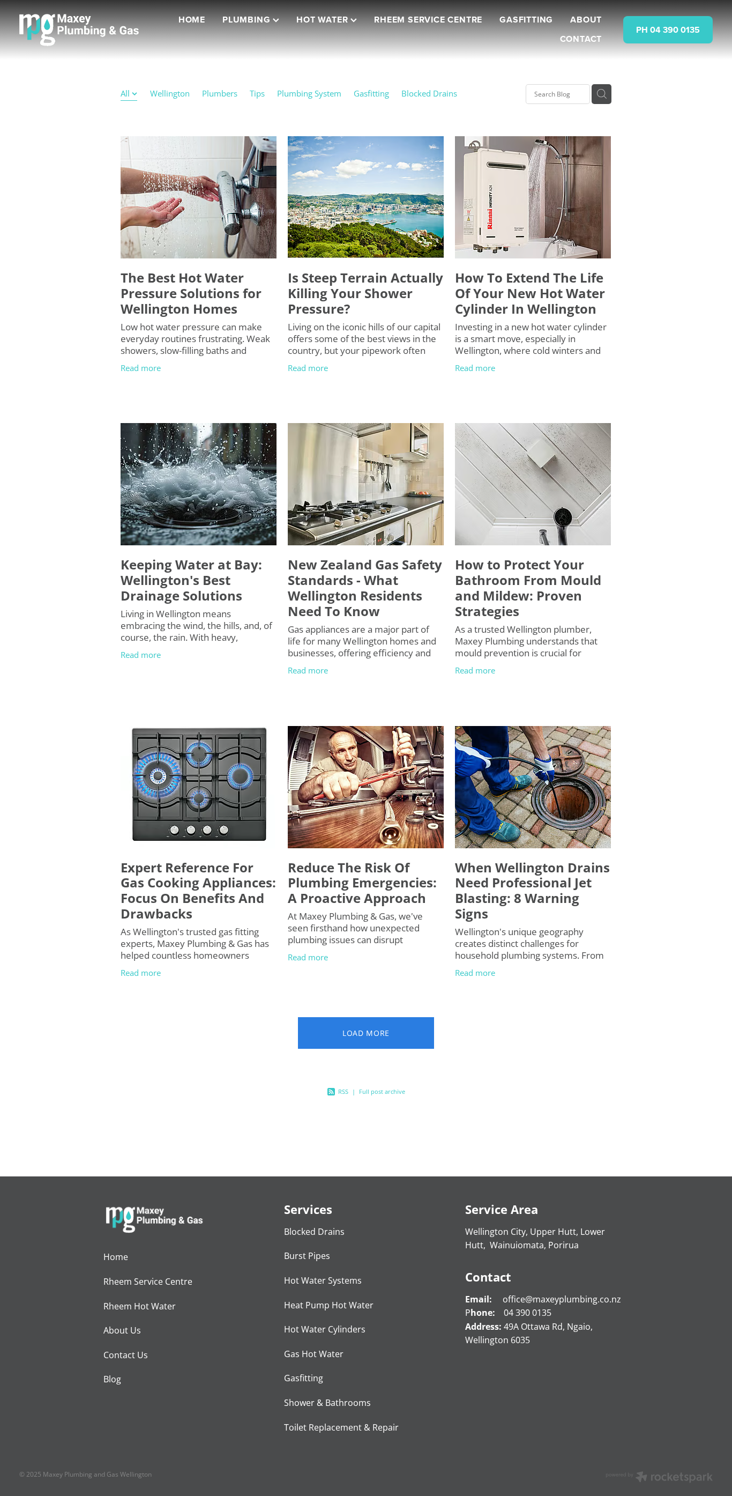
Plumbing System (309, 93)
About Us (122, 1330)
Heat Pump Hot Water (329, 1305)
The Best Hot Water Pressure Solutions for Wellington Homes (191, 293)
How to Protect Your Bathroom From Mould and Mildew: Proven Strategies (528, 587)
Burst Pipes (307, 1256)
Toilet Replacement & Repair (341, 1427)
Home (115, 1257)
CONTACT (581, 39)
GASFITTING (526, 19)
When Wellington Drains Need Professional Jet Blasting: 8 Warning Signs (532, 890)
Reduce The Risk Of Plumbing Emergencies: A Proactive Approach (362, 883)
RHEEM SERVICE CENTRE (428, 19)
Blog (112, 1379)
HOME (191, 19)
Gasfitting (371, 93)
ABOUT (586, 19)
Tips (257, 93)
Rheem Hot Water (139, 1306)
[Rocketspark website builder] (659, 1478)
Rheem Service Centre (147, 1281)
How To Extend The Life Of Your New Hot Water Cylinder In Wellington (530, 293)
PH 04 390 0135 (668, 30)
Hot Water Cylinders (324, 1329)
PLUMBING (247, 19)
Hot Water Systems (323, 1280)
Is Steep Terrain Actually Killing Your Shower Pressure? (365, 293)
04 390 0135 (527, 1313)
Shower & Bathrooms (327, 1403)
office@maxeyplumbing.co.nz (562, 1299)
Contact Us (125, 1355)
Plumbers (219, 93)
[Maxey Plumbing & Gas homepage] (88, 30)
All (126, 93)
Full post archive (382, 1091)
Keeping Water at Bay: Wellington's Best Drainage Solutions (191, 580)
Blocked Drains (429, 93)
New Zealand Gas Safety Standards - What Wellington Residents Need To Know (365, 587)
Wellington (170, 93)
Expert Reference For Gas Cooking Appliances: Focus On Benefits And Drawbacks (198, 890)
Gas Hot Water (313, 1354)
